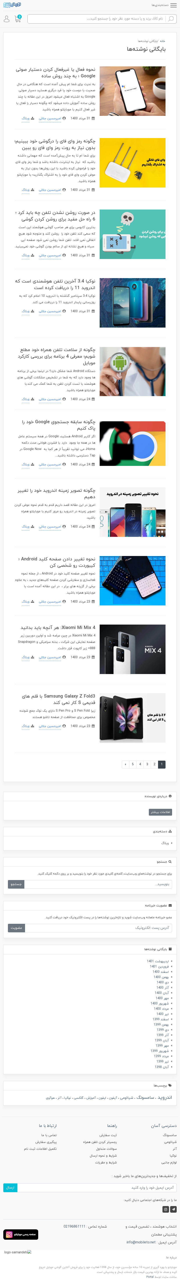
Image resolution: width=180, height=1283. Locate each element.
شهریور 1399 (160, 1051)
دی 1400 (163, 982)
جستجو (16, 884)
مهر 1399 (162, 1046)
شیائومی (126, 1097)
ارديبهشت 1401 (158, 961)
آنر (59, 1098)
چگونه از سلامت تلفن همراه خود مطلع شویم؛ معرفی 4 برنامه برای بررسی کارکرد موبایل (56, 356)
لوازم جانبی (169, 1162)
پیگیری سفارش (46, 1142)
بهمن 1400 (161, 977)
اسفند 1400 (161, 972)
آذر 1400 (163, 988)
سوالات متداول (106, 1149)
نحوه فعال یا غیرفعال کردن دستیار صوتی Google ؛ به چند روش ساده (55, 72)
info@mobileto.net (141, 1242)
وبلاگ (25, 118)
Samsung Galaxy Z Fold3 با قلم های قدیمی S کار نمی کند (58, 699)
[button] (17, 19)
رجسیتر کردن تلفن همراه (100, 1142)
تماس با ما (49, 1135)
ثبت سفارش (108, 1135)
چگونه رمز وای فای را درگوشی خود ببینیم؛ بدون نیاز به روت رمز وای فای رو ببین (54, 144)
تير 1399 (163, 1061)
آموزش (90, 1098)
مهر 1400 (162, 998)
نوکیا (67, 1098)
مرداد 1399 (161, 1056)
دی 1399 (163, 1030)
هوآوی (50, 1098)
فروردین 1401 (159, 966)
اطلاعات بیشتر (160, 812)
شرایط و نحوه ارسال (103, 1156)
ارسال (10, 1187)
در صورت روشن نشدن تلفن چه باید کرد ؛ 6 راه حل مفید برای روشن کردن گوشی (55, 216)
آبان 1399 (162, 1040)
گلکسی (78, 1098)
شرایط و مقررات (106, 1162)
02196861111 (74, 1226)
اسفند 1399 (161, 1019)
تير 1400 (163, 1014)
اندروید (164, 1097)
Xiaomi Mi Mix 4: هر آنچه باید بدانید (58, 628)
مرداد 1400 (161, 1009)
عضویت (16, 928)
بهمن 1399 (161, 1024)
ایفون (102, 1098)
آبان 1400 (162, 993)
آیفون (112, 1098)
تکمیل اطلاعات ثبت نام (40, 1149)
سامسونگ (144, 1098)
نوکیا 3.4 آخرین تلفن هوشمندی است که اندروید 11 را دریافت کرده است (55, 284)
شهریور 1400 (160, 1003)
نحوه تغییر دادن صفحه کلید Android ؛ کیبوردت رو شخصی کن (56, 562)
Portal (150, 1277)
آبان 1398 (162, 1067)
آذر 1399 (163, 1035)
